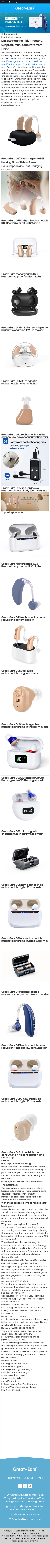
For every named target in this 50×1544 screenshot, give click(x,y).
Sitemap (24, 1533)
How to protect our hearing (16, 1163)
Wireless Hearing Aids (11, 1536)
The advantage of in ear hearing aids (21, 1242)
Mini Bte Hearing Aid (10, 1390)
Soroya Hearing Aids (11, 1378)
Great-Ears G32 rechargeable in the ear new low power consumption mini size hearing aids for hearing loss (24, 437)
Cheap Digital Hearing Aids (14, 1375)
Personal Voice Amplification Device (18, 1387)
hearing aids (26, 1538)
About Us (28, 1478)
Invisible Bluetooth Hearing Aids (16, 1372)
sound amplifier (31, 1541)
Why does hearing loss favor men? (19, 1224)
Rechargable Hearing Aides (14, 1363)
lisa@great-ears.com (29, 1519)
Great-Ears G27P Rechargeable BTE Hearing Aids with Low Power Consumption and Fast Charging (22, 162)
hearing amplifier (12, 1538)
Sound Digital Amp (10, 1381)
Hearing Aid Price (19, 64)
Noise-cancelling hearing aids (34, 1536)
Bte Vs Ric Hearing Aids (12, 1366)
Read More (6, 169)
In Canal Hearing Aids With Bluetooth (19, 1384)
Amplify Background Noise (14, 61)
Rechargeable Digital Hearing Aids (18, 1369)
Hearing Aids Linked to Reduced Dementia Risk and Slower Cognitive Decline (23, 1262)
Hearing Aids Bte (9, 1360)
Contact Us (13, 1478)
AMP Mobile (34, 1533)
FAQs (40, 1478)
